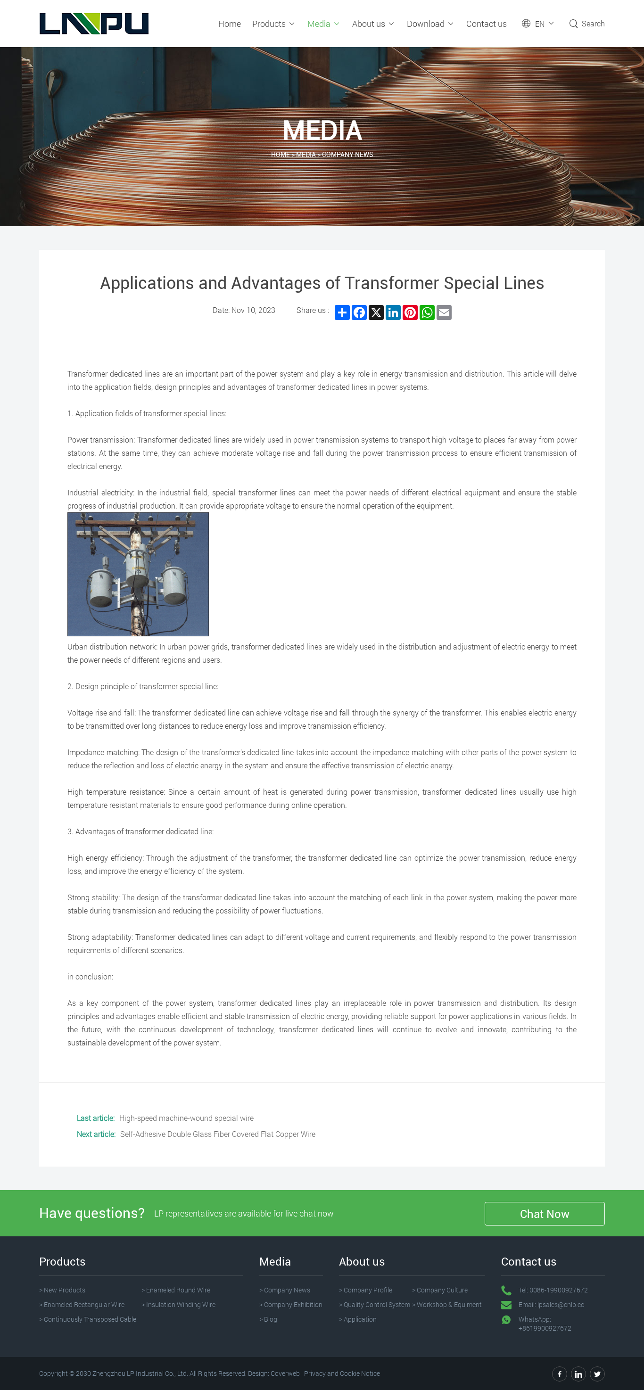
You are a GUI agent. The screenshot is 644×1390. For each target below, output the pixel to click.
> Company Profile (365, 1289)
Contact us (486, 23)
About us (369, 23)
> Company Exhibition (290, 1304)
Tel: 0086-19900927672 (553, 1289)
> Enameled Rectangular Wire (81, 1304)
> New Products (62, 1289)
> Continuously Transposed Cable (87, 1319)
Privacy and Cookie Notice (342, 1373)
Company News (347, 154)
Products (270, 23)
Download (426, 23)
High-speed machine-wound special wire (186, 1118)
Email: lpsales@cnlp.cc (551, 1304)
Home (229, 23)
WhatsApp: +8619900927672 (545, 1323)
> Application (358, 1319)
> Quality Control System (374, 1304)
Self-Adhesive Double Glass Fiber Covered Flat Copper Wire (217, 1134)
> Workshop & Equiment (447, 1304)
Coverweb (285, 1373)
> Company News (284, 1289)
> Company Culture (440, 1289)
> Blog (268, 1319)
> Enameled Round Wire (175, 1289)
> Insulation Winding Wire (178, 1304)
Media (319, 23)
